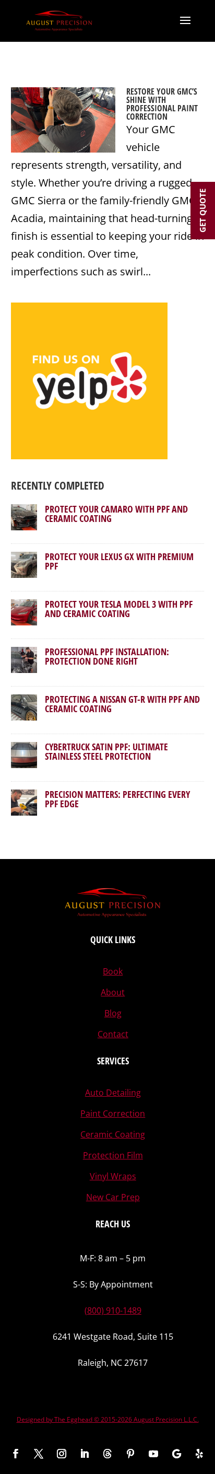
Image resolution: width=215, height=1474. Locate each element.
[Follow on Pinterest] (130, 1453)
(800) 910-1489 (113, 1310)
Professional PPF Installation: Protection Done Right (107, 656)
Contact (113, 1034)
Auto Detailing (113, 1092)
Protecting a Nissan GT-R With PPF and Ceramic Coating (122, 704)
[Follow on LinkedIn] (84, 1453)
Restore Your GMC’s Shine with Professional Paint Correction (162, 104)
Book (113, 971)
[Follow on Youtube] (153, 1453)
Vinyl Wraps (113, 1176)
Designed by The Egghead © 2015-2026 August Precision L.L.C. (108, 1419)
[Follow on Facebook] (15, 1453)
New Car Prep (113, 1197)
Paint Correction (112, 1113)
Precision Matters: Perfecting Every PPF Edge (117, 799)
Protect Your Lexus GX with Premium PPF (119, 561)
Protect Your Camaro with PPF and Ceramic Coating (116, 514)
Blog (113, 1013)
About (113, 992)
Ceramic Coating (112, 1134)
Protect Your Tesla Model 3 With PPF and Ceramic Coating (119, 609)
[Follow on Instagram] (61, 1453)
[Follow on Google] (176, 1453)
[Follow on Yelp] (199, 1453)
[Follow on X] (38, 1453)
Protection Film (113, 1155)
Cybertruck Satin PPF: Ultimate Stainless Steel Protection (106, 751)
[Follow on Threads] (107, 1453)
